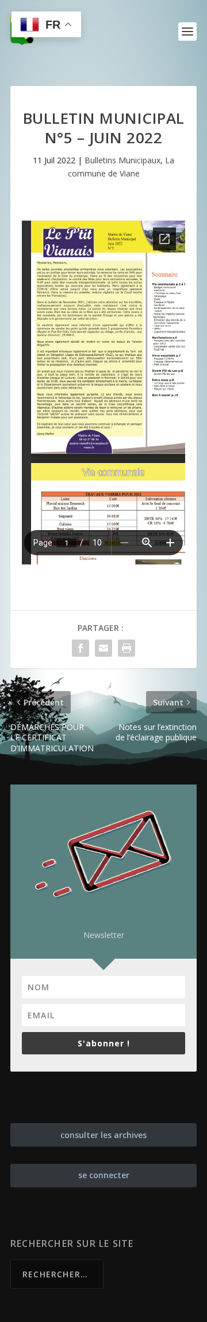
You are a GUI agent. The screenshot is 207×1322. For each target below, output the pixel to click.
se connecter (103, 1175)
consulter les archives (103, 1134)
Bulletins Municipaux (122, 160)
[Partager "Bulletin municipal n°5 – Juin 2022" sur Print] (126, 648)
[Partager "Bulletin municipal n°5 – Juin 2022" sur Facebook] (80, 648)
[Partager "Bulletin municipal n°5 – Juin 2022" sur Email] (103, 648)
